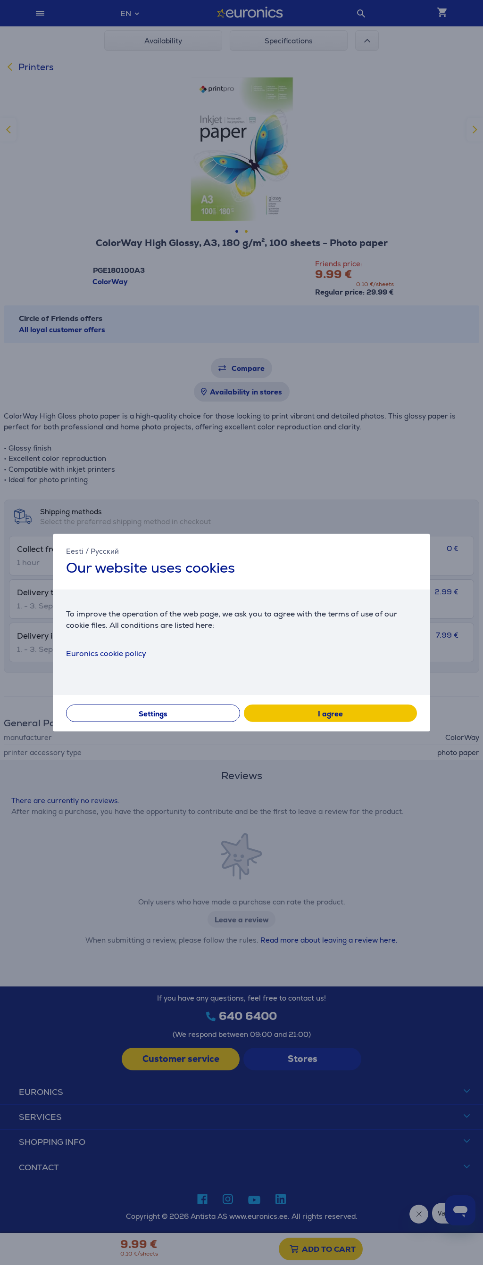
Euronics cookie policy (106, 653)
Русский (105, 551)
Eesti (74, 551)
